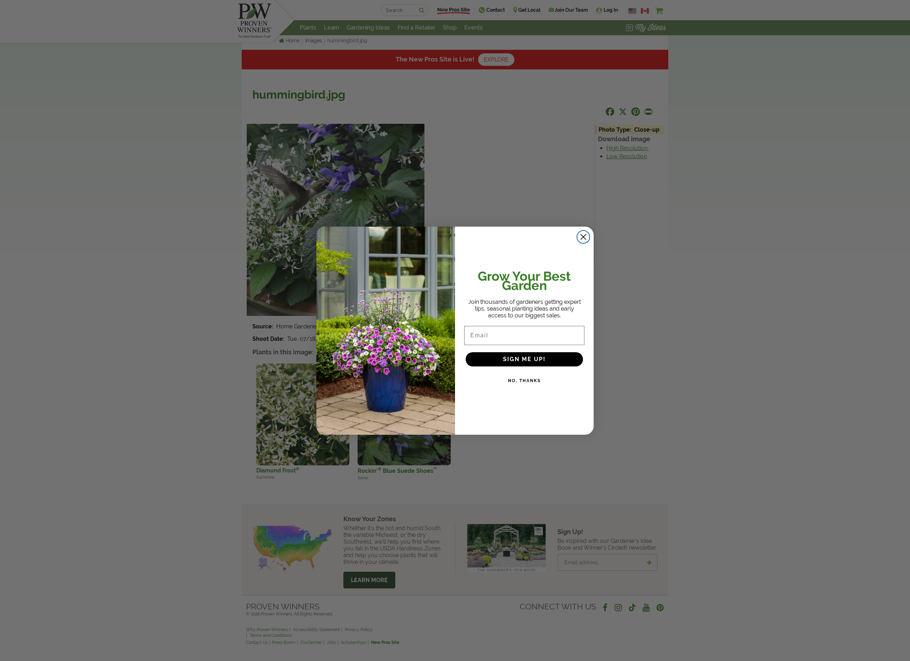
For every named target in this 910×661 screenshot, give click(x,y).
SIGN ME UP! (524, 359)
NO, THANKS (524, 380)
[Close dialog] (583, 237)
